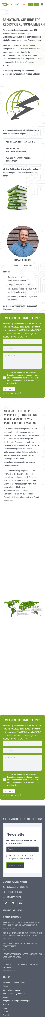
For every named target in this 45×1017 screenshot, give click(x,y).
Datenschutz (17, 910)
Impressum (7, 910)
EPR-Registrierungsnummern (14, 993)
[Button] (30, 4)
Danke (5, 986)
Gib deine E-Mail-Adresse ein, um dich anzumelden (21, 841)
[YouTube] (20, 903)
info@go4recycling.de (15, 897)
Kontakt (6, 1004)
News (5, 1008)
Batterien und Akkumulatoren (14, 983)
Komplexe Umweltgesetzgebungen (16, 1001)
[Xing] (6, 903)
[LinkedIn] (13, 903)
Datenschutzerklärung (11, 990)
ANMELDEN (15, 865)
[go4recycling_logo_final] (10, 4)
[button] (42, 4)
